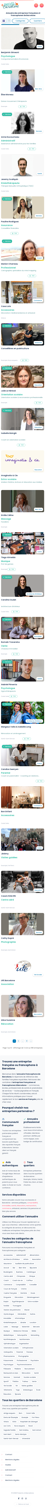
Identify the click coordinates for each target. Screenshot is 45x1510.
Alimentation (34, 1255)
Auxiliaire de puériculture (24, 1264)
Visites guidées (27, 1386)
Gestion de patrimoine (12, 1310)
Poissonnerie (8, 1360)
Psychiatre (35, 1360)
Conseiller (33, 1285)
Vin (17, 1386)
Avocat (6, 1268)
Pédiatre (18, 1369)
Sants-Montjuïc (21, 1434)
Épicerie (18, 1394)
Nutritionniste (25, 1339)
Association (36, 1259)
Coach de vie (17, 1280)
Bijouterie (33, 1268)
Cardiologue (31, 1272)
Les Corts (7, 1426)
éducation (21, 1205)
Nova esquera (19, 1426)
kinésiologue (28, 1390)
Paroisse (30, 1352)
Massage (15, 1327)
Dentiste (24, 1293)
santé (13, 1205)
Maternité (25, 1327)
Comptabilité (21, 1285)
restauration (31, 1205)
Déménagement (33, 1297)
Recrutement (30, 1369)
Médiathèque (9, 1335)
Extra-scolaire (33, 1302)
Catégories (20, 21)
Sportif (6, 1381)
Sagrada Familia (10, 1430)
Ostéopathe (8, 1352)
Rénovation (26, 1373)
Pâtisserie (7, 1369)
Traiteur (25, 1381)
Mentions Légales (12, 1459)
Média (34, 1331)
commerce (6, 1208)
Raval (31, 1426)
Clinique (32, 1276)
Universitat (26, 1439)
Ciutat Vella (30, 1413)
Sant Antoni (36, 1430)
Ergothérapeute (18, 1302)
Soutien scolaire (30, 1377)
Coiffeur (29, 1280)
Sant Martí (7, 1434)
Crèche (24, 1289)
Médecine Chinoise (21, 1331)
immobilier (6, 1205)
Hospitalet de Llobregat (29, 1422)
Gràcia (6, 1422)
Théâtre (15, 1381)
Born (20, 1413)
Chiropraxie (21, 1276)
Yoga (18, 1390)
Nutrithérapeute (10, 1339)
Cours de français (10, 1289)
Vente (34, 1381)
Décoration (19, 1297)
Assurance (8, 1264)
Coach (6, 1280)
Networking (35, 1335)
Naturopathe (22, 1335)
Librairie (23, 1322)
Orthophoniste (27, 1348)
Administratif (21, 1255)
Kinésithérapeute (10, 1322)
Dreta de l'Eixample (11, 1417)
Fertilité (6, 1306)
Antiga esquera (9, 1413)
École (38, 1390)
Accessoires (8, 1255)
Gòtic (14, 1422)
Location (33, 1322)
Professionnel (22, 1360)
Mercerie (36, 1327)
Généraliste (22, 1314)
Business (19, 1272)
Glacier (27, 1310)
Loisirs (6, 1327)
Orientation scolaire (11, 1348)
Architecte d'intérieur (12, 1259)
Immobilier (7, 1318)
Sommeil (17, 1377)
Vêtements (8, 1390)
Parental (19, 1352)
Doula (33, 1293)
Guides (8, 1465)
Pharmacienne (9, 1356)
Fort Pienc (35, 1417)
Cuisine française (10, 1293)
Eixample (25, 1417)
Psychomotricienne (24, 1365)
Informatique (20, 1318)
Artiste (25, 1259)
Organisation (24, 1344)
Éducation (7, 1394)
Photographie (23, 1356)
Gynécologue (9, 1314)
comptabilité (32, 1202)
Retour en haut (23, 1504)
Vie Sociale (8, 1386)
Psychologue (8, 1365)
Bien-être (22, 1268)
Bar (14, 1268)
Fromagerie (17, 1306)
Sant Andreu (24, 1430)
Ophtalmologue (9, 1344)
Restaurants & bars (11, 1373)
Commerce (8, 1285)
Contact (8, 1454)
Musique (7, 1331)
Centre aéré (8, 1276)
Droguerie (7, 1297)
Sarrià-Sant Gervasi (11, 1439)
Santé (36, 1373)
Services (7, 1377)
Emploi (6, 1302)
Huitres (32, 1314)
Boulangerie (8, 1272)
